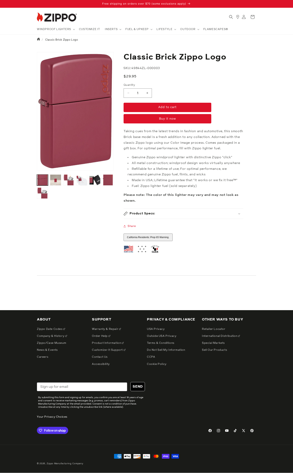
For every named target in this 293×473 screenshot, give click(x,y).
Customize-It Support (108, 350)
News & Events (47, 350)
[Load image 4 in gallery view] (81, 180)
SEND (138, 386)
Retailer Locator (213, 329)
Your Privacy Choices (52, 416)
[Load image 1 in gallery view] (42, 180)
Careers (42, 357)
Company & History (51, 336)
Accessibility (101, 364)
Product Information (107, 343)
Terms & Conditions (160, 343)
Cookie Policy (157, 364)
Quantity (129, 85)
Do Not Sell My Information (166, 350)
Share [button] (132, 226)
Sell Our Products (214, 350)
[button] (55, 29)
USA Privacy (156, 329)
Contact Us (100, 357)
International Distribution (220, 336)
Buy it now (167, 118)
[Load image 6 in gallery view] (108, 180)
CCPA (151, 357)
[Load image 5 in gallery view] (94, 180)
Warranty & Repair (105, 329)
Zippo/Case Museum (51, 343)
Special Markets (213, 343)
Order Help (100, 336)
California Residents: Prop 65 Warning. (148, 237)
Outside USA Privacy (161, 336)
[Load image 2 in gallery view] (55, 180)
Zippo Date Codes (50, 329)
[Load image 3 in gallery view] (68, 180)
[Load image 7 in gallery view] (42, 193)
